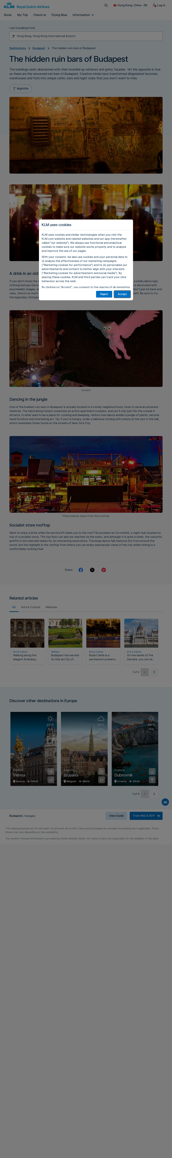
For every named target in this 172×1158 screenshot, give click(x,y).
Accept (122, 294)
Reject (104, 294)
